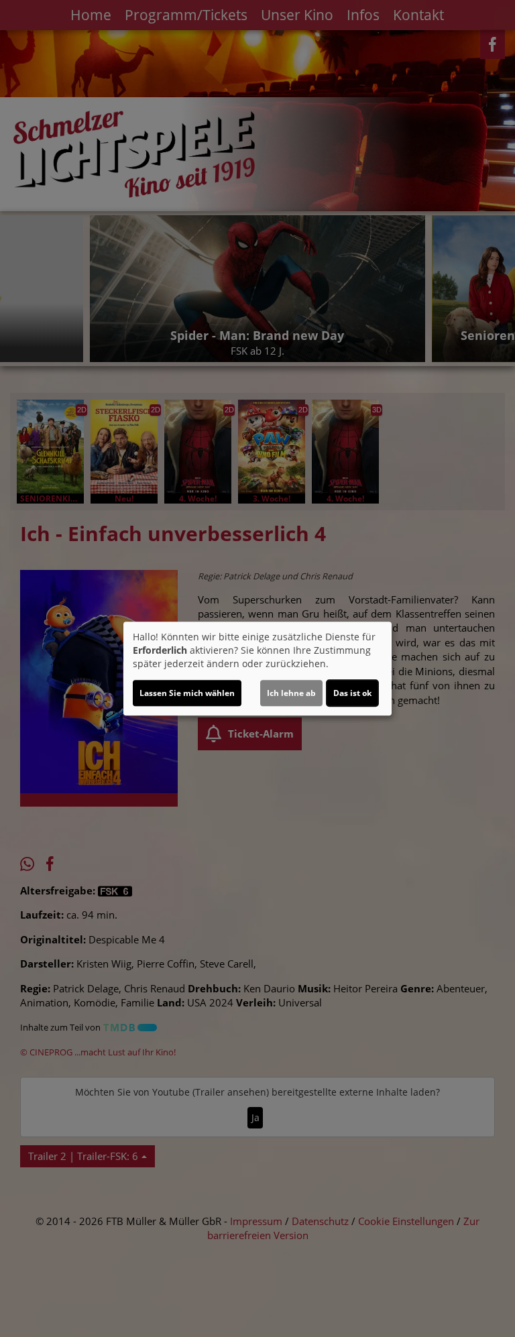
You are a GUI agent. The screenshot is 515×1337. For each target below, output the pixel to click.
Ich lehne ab (291, 693)
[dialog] (257, 668)
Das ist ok (352, 693)
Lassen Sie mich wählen (187, 693)
